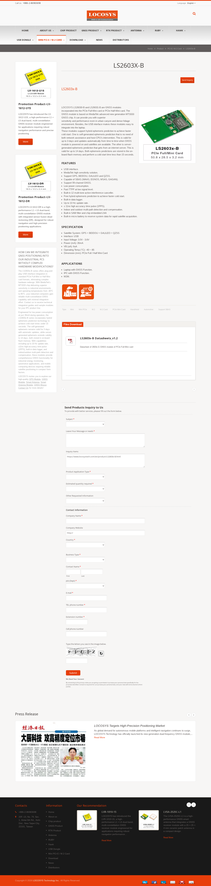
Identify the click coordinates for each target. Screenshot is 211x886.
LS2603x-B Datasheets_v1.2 (99, 338)
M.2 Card (104, 309)
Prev (189, 715)
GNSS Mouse (40, 385)
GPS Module (35, 379)
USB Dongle (24, 39)
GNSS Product (90, 30)
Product (160, 49)
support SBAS (164, 309)
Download (77, 39)
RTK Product (114, 30)
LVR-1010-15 (109, 812)
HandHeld (134, 309)
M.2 (93, 309)
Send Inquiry (187, 80)
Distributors (121, 39)
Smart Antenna (32, 382)
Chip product (68, 30)
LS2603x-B (190, 49)
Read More (99, 737)
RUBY (158, 30)
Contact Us (23, 388)
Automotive (148, 309)
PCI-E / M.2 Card (175, 49)
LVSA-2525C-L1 (172, 812)
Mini (72, 309)
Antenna (136, 30)
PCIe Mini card (119, 309)
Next (193, 715)
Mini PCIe (83, 309)
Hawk (180, 30)
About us (46, 30)
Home (25, 30)
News (99, 39)
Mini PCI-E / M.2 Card (50, 39)
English (190, 3)
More (25, 141)
